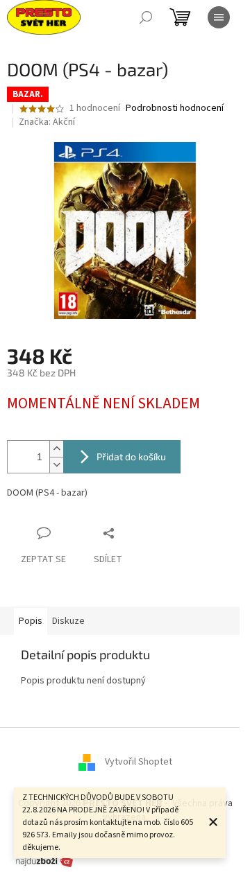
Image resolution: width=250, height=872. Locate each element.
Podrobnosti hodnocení (175, 108)
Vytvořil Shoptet (138, 762)
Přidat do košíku (131, 456)
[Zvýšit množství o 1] (56, 449)
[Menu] (219, 17)
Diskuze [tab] (68, 621)
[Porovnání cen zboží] (44, 861)
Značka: (47, 122)
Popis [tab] (30, 621)
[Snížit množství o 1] (56, 465)
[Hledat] (146, 17)
